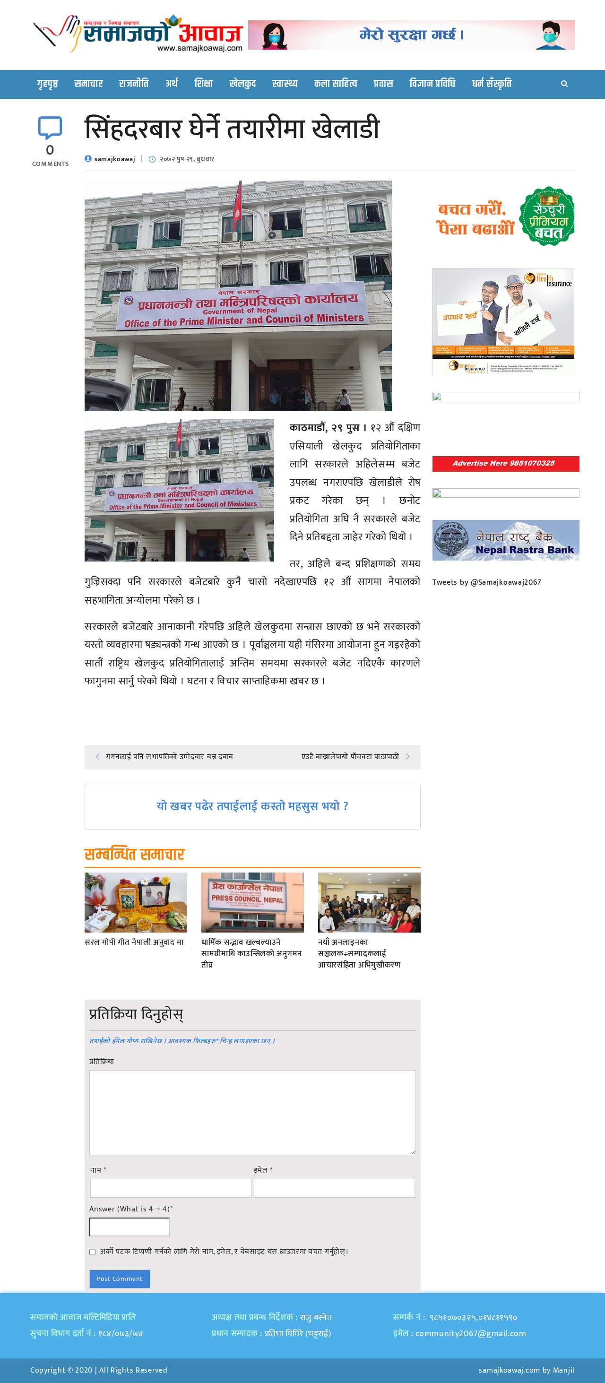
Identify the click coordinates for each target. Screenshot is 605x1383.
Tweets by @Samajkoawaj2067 (487, 582)
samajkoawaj (115, 159)
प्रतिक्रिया (101, 1062)
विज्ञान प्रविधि (433, 84)
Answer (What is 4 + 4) (131, 1209)
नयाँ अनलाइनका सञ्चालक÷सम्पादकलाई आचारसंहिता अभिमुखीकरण (359, 954)
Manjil (564, 1370)
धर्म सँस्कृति (492, 84)
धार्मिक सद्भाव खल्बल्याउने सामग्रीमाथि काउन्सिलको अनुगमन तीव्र (251, 954)
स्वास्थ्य (285, 84)
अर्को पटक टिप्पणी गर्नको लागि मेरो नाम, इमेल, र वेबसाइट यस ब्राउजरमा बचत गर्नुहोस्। (224, 1251)
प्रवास (383, 84)
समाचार (89, 84)
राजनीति (134, 84)
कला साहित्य (335, 84)
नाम (98, 1170)
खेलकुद (243, 84)
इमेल (263, 1170)
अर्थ (171, 84)
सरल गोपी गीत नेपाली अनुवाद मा (134, 943)
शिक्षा (204, 84)
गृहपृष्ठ (47, 84)
